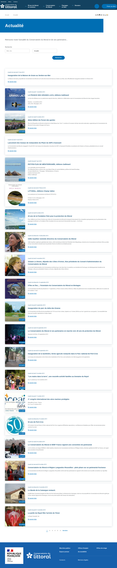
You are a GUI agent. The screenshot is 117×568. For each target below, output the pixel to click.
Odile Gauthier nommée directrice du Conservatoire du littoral (52, 239)
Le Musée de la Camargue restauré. (41, 490)
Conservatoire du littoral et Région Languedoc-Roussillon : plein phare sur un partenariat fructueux (67, 467)
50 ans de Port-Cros (35, 422)
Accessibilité (82, 552)
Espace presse (64, 552)
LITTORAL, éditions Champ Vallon (41, 191)
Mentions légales (83, 560)
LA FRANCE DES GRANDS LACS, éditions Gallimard (48, 95)
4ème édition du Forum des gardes (41, 120)
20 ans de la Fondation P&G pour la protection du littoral (50, 216)
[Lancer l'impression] (103, 15)
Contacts (62, 560)
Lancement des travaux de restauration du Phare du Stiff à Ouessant (34, 143)
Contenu (15, 1)
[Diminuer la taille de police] (96, 15)
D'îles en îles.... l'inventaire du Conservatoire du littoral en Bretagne (54, 285)
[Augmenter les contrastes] (99, 15)
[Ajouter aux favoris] (107, 15)
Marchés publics (64, 548)
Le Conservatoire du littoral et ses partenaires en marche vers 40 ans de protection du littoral (64, 331)
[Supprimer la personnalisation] (101, 15)
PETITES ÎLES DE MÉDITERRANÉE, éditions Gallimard (49, 164)
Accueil (7, 15)
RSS (107, 67)
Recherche (3, 1)
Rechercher (97, 6)
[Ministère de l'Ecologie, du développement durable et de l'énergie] (14, 555)
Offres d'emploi (83, 548)
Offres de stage (101, 548)
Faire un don (111, 6)
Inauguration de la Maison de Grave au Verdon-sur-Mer (29, 75)
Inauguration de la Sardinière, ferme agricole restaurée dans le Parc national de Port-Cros (63, 354)
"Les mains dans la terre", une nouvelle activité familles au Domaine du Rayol (58, 376)
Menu (9, 1)
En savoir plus (12, 82)
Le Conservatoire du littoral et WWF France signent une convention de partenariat (60, 445)
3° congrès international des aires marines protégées (48, 399)
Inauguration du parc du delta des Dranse (44, 308)
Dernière (65, 530)
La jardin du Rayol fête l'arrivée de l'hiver (44, 513)
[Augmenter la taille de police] (98, 15)
